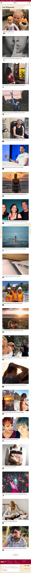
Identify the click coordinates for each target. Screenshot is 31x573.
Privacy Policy (24, 560)
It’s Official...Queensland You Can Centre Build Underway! (12, 303)
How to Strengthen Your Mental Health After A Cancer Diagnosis (13, 85)
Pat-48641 (6, 277)
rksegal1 (6, 250)
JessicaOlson (6, 359)
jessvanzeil (6, 114)
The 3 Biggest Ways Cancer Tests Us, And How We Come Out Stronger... (14, 221)
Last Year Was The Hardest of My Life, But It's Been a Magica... (13, 412)
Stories (10, 0)
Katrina (6, 332)
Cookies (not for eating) (10, 561)
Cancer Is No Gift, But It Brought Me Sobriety (10, 439)
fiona (5, 141)
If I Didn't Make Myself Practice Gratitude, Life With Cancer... (13, 330)
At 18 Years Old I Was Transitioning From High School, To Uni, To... (13, 139)
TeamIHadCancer (7, 223)
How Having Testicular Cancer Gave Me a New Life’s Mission (13, 167)
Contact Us (23, 561)
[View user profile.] (4, 33)
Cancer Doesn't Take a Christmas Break (9, 466)
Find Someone (3, 0)
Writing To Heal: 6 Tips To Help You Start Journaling (11, 276)
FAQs (15, 560)
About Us (8, 560)
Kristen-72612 (7, 33)
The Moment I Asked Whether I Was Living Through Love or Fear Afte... (14, 357)
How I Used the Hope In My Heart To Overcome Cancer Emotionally (14, 248)
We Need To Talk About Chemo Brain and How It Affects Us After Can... (14, 548)
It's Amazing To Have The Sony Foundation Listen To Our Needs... (13, 112)
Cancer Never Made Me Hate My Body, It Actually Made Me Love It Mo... (14, 194)
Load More (15, 554)
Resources (13, 0)
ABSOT (6, 168)
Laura (5, 495)
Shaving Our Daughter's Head (8, 31)
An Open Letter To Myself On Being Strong (9, 521)
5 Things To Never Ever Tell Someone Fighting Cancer (12, 58)
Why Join (16, 561)
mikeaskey (6, 386)
